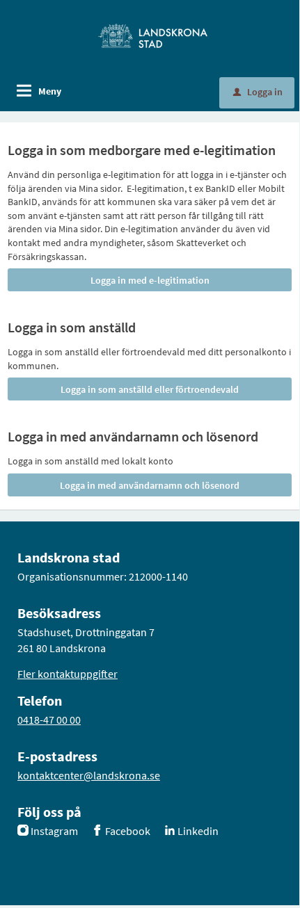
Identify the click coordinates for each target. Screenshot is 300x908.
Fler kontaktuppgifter (67, 674)
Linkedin (198, 831)
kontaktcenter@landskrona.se (88, 775)
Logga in (258, 92)
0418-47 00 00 (49, 720)
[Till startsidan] (152, 35)
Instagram (54, 831)
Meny (49, 91)
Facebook (127, 831)
